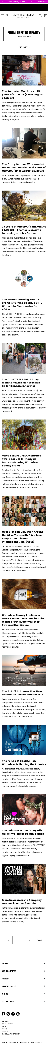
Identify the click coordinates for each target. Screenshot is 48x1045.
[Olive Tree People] (23, 15)
